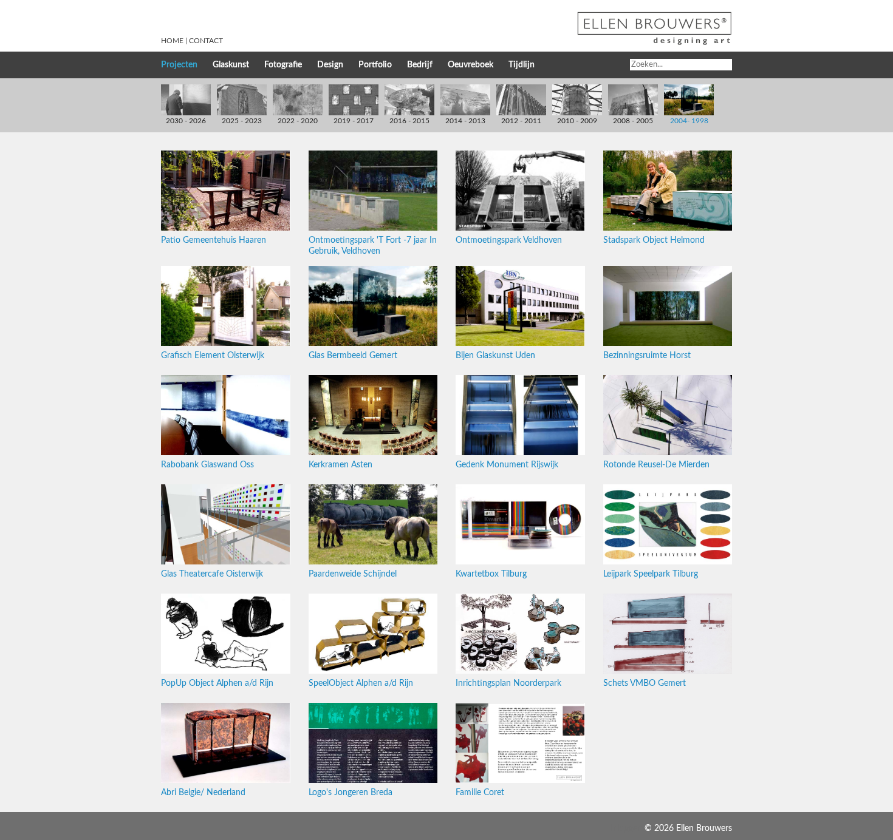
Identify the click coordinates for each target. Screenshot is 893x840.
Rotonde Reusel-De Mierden (656, 465)
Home (172, 40)
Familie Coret (480, 792)
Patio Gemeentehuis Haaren (213, 240)
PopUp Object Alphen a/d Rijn (217, 683)
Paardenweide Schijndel (353, 574)
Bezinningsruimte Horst (647, 355)
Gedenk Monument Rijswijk (507, 465)
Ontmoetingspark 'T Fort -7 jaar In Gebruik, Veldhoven (373, 246)
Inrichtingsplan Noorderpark (508, 683)
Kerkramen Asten (340, 465)
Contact (206, 40)
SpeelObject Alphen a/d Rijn (361, 683)
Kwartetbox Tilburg (491, 574)
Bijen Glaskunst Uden (495, 355)
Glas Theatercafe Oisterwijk (212, 574)
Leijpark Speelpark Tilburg (650, 574)
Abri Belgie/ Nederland (203, 792)
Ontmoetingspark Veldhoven (509, 240)
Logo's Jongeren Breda (350, 792)
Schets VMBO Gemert (644, 683)
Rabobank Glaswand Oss (207, 465)
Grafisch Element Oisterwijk (212, 355)
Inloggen (626, 828)
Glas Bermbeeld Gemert (353, 355)
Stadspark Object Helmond (654, 240)
